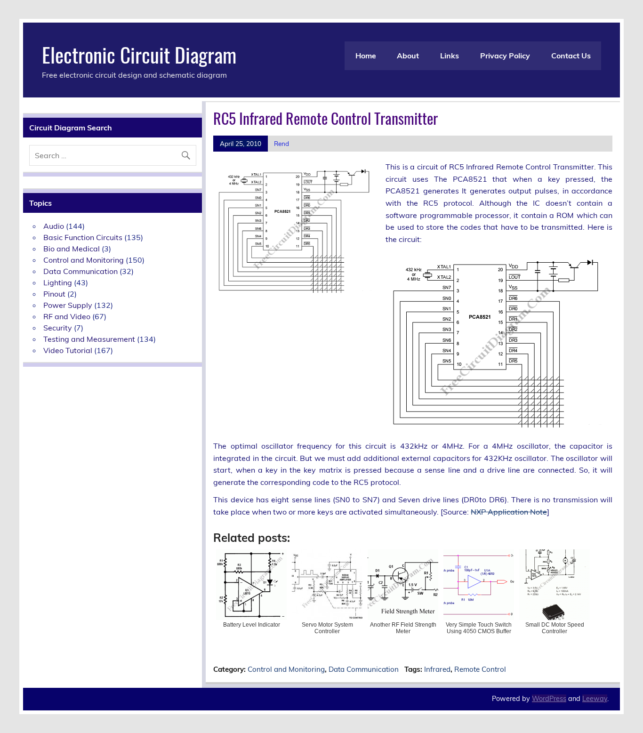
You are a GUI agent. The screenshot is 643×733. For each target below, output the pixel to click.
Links (449, 55)
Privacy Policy (505, 55)
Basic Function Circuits (82, 237)
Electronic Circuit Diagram (139, 54)
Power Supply (67, 305)
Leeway (594, 698)
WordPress (549, 698)
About (408, 55)
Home (365, 55)
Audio (53, 226)
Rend (281, 143)
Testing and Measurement (89, 339)
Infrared (437, 669)
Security (57, 327)
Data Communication (364, 669)
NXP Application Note (509, 511)
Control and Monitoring (286, 669)
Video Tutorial (67, 350)
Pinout (54, 293)
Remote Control (480, 669)
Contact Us (571, 55)
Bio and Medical (71, 248)
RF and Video (66, 316)
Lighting (57, 282)
